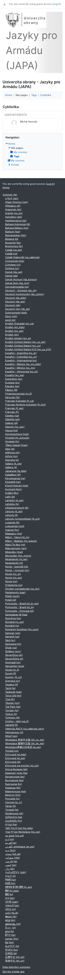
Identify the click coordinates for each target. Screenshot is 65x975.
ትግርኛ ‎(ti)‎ (10, 876)
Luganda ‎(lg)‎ (12, 522)
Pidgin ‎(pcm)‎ (12, 596)
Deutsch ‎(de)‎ (12, 305)
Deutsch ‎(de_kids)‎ (15, 297)
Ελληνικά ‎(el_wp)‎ (15, 758)
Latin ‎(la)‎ (10, 496)
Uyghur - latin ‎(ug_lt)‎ (17, 721)
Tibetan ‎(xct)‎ (12, 703)
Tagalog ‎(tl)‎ (11, 684)
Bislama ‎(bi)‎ (11, 239)
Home (8, 95)
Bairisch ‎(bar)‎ (12, 231)
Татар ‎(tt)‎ (10, 806)
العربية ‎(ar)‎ (10, 842)
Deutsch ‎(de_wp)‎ (15, 301)
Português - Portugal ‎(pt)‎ (19, 610)
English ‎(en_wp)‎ (14, 330)
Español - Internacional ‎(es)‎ (21, 360)
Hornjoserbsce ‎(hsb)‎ (17, 434)
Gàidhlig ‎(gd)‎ (12, 419)
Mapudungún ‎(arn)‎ (16, 548)
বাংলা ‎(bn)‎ (10, 898)
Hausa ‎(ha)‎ (11, 430)
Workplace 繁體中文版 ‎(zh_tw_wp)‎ (24, 743)
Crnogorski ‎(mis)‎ (14, 261)
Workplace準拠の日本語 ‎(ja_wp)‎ (23, 747)
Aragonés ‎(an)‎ (13, 209)
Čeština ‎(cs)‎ (12, 268)
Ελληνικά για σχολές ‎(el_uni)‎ (22, 765)
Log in (56, 4)
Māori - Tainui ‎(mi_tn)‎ (17, 537)
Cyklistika (45, 95)
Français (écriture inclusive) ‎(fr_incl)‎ (25, 404)
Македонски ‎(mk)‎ (15, 791)
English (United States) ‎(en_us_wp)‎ (25, 342)
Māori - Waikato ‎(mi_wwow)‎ (21, 541)
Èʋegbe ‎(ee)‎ (12, 386)
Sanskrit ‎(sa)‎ (12, 636)
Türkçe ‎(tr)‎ (11, 714)
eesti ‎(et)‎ (10, 320)
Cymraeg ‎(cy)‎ (13, 264)
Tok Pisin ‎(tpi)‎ (12, 706)
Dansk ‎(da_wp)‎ (13, 272)
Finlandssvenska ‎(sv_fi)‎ (18, 393)
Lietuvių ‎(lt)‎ (11, 515)
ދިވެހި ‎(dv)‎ (9, 868)
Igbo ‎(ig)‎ (10, 448)
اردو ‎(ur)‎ (9, 839)
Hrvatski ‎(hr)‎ (12, 441)
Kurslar (15, 164)
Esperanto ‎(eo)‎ (13, 378)
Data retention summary (16, 967)
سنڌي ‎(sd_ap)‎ (13, 854)
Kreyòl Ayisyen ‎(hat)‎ (16, 485)
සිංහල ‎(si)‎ (10, 927)
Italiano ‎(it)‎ (11, 467)
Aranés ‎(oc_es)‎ (13, 213)
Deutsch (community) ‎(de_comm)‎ (24, 294)
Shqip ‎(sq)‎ (11, 647)
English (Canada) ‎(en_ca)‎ (19, 323)
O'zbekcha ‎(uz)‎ (13, 585)
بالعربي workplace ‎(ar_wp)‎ (19, 846)
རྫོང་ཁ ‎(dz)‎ (10, 935)
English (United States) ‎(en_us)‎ (23, 345)
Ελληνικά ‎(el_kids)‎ (15, 754)
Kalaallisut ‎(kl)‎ (13, 474)
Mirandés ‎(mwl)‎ (14, 552)
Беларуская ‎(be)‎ (15, 776)
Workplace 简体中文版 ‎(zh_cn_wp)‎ (24, 739)
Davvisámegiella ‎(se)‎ (17, 286)
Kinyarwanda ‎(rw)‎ (15, 478)
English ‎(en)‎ (12, 334)
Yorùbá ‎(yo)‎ (11, 750)
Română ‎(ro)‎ (12, 625)
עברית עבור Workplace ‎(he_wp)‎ (22, 831)
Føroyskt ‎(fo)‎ (12, 397)
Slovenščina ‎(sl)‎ (14, 658)
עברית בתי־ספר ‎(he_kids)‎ (19, 828)
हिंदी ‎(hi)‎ (9, 894)
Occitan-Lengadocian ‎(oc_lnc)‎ (22, 588)
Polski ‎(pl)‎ (10, 599)
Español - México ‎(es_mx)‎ (20, 367)
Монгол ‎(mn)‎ (12, 795)
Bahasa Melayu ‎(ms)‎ (16, 227)
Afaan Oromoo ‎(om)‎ (16, 202)
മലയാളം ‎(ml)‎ (12, 924)
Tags (34, 95)
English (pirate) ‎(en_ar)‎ (18, 338)
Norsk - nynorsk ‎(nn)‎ (17, 570)
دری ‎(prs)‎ (10, 850)
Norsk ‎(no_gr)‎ (13, 574)
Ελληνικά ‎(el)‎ (12, 761)
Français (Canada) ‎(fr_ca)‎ (19, 400)
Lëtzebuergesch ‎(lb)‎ (16, 507)
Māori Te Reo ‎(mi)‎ (15, 544)
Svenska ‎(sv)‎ (12, 680)
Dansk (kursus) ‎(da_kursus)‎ (21, 279)
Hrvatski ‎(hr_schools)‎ (17, 437)
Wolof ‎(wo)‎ (11, 736)
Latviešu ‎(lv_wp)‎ (14, 500)
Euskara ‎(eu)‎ (12, 382)
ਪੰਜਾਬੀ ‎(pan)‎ (11, 901)
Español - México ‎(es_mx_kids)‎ (23, 364)
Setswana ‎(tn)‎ (13, 644)
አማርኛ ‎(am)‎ (11, 198)
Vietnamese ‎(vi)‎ (14, 732)
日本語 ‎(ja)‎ (11, 953)
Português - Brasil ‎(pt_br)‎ (19, 607)
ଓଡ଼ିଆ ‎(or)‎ (10, 909)
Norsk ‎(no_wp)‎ (13, 577)
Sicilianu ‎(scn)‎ (13, 651)
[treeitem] (33, 154)
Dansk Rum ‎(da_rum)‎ (17, 283)
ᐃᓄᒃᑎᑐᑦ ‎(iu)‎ (12, 946)
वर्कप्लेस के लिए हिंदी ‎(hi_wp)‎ (18, 887)
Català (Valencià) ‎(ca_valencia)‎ (22, 257)
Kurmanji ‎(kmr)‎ (13, 489)
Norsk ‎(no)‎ (11, 581)
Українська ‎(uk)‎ (14, 813)
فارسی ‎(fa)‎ (11, 861)
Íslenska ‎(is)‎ (12, 459)
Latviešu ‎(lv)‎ (12, 504)
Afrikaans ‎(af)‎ (12, 205)
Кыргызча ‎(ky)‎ (13, 784)
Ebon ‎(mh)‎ (11, 316)
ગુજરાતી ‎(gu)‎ (12, 905)
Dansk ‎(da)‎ (11, 275)
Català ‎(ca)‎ (11, 253)
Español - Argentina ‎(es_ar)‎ (20, 353)
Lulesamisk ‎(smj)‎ (14, 526)
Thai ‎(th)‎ (10, 699)
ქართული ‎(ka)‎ (13, 817)
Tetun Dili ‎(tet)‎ (13, 695)
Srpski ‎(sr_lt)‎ (12, 669)
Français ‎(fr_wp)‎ (14, 408)
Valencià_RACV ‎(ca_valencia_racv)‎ (24, 728)
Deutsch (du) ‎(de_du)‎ (17, 309)
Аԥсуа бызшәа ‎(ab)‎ (16, 769)
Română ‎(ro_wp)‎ (14, 622)
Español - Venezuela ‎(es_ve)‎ (21, 371)
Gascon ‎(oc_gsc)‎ (14, 426)
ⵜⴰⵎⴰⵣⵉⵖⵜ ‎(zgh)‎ (15, 872)
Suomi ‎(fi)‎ (10, 673)
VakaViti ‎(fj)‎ (11, 725)
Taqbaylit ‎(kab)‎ (13, 692)
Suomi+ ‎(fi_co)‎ (13, 677)
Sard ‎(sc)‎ (10, 640)
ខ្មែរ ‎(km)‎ (9, 942)
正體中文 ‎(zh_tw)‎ (14, 957)
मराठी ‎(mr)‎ (10, 883)
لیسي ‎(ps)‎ (10, 865)
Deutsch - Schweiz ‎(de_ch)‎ (20, 290)
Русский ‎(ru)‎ (12, 798)
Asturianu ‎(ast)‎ (13, 216)
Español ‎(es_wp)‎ (14, 375)
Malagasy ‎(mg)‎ (13, 533)
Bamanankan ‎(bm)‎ (15, 235)
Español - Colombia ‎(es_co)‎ (21, 356)
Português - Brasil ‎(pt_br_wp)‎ (22, 603)
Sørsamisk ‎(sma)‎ (14, 666)
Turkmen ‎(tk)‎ (9, 194)
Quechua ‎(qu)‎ (13, 618)
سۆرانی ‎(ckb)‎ (12, 857)
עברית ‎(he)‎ (11, 824)
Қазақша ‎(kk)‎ (12, 787)
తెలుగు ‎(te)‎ (10, 916)
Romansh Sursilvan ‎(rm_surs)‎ (21, 629)
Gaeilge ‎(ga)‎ (12, 415)
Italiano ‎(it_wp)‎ (13, 463)
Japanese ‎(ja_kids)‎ (15, 471)
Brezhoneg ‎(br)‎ (14, 246)
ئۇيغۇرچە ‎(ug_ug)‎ (14, 835)
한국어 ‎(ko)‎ (11, 949)
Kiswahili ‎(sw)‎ (13, 481)
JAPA (4, 4)
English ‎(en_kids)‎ (15, 327)
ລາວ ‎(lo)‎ (9, 931)
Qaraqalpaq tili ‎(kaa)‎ (16, 614)
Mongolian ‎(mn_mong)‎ (18, 555)
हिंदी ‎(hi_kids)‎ (12, 890)
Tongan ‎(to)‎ (11, 710)
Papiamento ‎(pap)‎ (15, 592)
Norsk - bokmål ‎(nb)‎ (16, 566)
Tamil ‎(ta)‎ (10, 688)
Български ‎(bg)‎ (14, 780)
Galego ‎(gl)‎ (11, 423)
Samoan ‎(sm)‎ (12, 633)
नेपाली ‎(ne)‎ (10, 879)
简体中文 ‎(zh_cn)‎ (14, 960)
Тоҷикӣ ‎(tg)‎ (11, 809)
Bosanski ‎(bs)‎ (13, 242)
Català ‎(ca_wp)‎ (13, 249)
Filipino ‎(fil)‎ (11, 390)
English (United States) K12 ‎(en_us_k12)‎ (28, 349)
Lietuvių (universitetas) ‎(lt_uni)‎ (22, 518)
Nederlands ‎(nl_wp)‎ (16, 559)
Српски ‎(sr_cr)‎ (13, 802)
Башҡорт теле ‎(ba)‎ (16, 773)
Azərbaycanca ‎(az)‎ (15, 220)
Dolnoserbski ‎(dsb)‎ (16, 312)
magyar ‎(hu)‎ (12, 529)
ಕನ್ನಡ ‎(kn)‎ (10, 920)
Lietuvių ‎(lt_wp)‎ (13, 511)
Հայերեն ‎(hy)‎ (13, 820)
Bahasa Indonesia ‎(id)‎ (17, 224)
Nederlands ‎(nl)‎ (14, 563)
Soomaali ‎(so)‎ (13, 662)
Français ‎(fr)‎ (12, 412)
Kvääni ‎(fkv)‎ (11, 493)
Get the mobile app (13, 971)
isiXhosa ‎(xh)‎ (12, 452)
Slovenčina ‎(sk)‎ (14, 655)
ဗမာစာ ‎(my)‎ (11, 938)
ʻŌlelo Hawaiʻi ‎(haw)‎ (16, 445)
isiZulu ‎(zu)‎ (11, 456)
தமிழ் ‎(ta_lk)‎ (11, 912)
